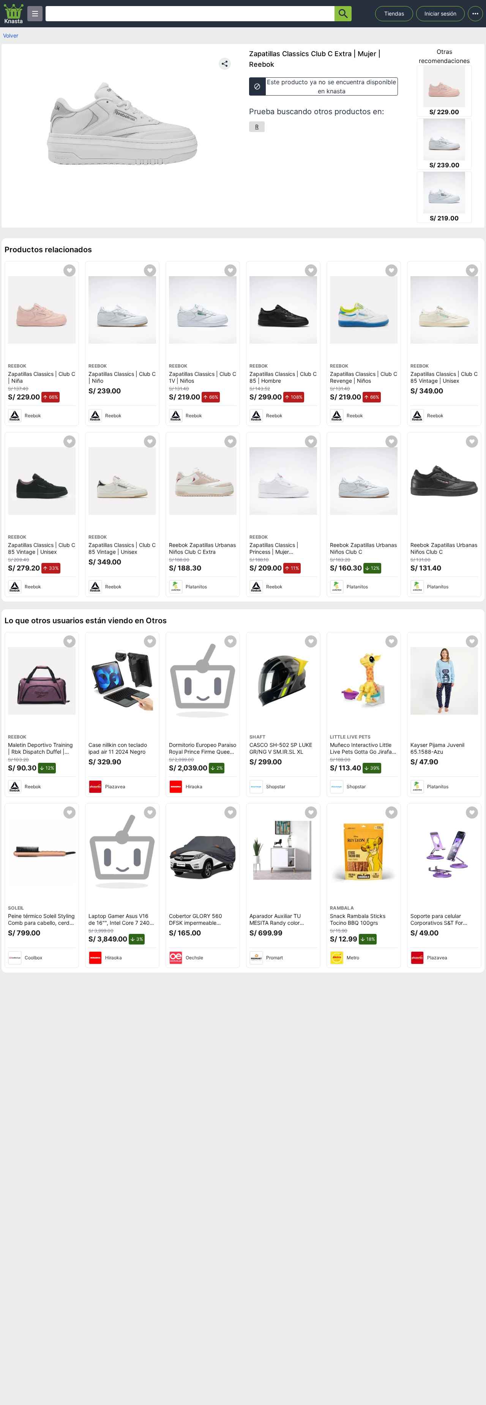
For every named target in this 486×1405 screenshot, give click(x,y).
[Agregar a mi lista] (69, 270)
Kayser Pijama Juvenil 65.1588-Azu (437, 748)
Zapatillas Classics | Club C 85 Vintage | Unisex (444, 377)
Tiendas (394, 13)
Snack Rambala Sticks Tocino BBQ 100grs (357, 919)
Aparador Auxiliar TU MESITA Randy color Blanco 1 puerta (275, 922)
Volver (10, 35)
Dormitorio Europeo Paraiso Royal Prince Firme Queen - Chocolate (203, 751)
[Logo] (13, 13)
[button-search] (343, 13)
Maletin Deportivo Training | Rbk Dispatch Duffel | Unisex (40, 751)
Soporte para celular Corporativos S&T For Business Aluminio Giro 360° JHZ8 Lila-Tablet (437, 926)
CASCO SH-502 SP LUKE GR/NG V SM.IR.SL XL (280, 748)
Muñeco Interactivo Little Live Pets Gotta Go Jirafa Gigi (361, 751)
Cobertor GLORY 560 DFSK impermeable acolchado (195, 922)
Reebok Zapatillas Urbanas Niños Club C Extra (202, 548)
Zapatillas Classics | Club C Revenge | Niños (363, 377)
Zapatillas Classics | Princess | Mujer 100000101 (273, 551)
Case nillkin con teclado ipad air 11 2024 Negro (117, 748)
